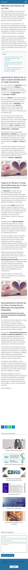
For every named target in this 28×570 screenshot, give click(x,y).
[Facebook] (2, 427)
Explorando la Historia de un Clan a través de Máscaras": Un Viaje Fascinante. (13, 58)
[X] (6, 427)
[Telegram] (13, 427)
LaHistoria (4, 2)
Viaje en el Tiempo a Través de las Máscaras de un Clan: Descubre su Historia (13, 64)
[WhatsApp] (9, 427)
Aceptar (14, 566)
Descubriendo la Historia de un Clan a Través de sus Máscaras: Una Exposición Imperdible (13, 69)
